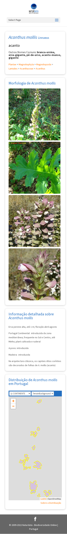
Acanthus (40, 68)
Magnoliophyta (26, 64)
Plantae (12, 64)
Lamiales (13, 68)
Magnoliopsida (43, 64)
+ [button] (13, 401)
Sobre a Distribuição (51, 502)
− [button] (13, 406)
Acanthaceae (26, 68)
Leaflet (43, 498)
